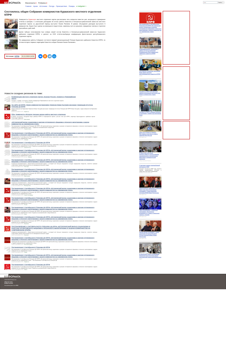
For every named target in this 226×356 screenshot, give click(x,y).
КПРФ (17, 56)
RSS (17, 285)
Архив (35, 6)
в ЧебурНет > (81, 6)
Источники (43, 6)
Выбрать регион (8, 283)
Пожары (72, 6)
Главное (28, 6)
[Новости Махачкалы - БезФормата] (10, 2)
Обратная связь (8, 282)
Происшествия (61, 6)
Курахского (32, 19)
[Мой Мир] (54, 56)
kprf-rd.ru (10, 50)
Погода (51, 6)
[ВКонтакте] (40, 56)
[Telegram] (49, 56)
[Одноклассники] (45, 56)
